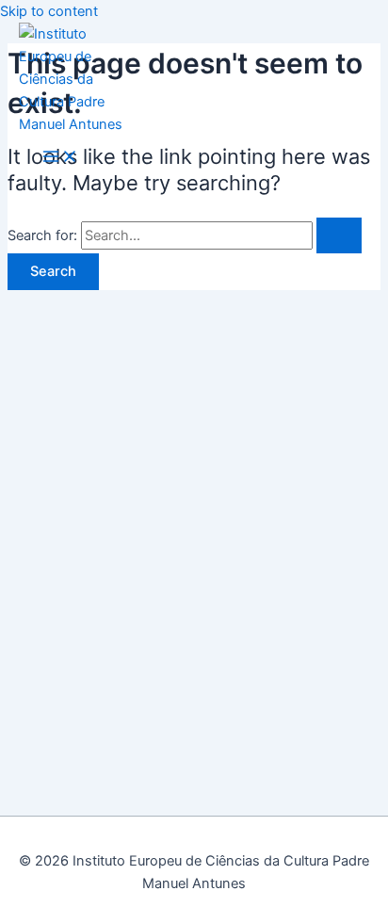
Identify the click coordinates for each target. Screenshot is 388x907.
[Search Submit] (339, 236)
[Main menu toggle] (60, 158)
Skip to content (49, 11)
